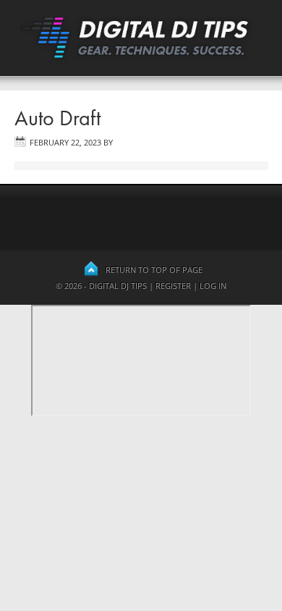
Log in (213, 285)
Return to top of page (154, 269)
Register (173, 285)
